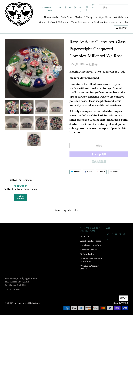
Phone (32, 203)
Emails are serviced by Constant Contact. (50, 239)
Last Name (33, 188)
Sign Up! (66, 246)
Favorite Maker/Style (37, 218)
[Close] (104, 140)
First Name (33, 173)
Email (31, 158)
